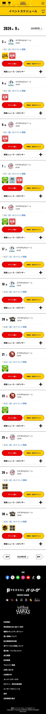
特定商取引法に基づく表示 (13, 627)
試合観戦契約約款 (10, 641)
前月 (7, 556)
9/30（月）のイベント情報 (15, 521)
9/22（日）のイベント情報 (15, 403)
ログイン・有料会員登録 (13, 684)
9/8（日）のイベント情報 (14, 215)
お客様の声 (8, 674)
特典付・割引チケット (34, 64)
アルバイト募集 (9, 665)
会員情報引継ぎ (9, 698)
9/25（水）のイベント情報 (15, 444)
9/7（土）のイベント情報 (14, 173)
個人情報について (10, 636)
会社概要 (7, 655)
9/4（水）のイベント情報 (14, 90)
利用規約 (7, 622)
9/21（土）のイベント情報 (15, 361)
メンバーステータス (11, 679)
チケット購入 (12, 64)
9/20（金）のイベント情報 (15, 326)
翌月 (38, 556)
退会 (5, 693)
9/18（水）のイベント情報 (15, 291)
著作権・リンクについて (13, 650)
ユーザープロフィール (12, 689)
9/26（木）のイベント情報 (15, 480)
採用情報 (7, 660)
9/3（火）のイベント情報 (14, 49)
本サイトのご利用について (13, 646)
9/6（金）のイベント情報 (14, 132)
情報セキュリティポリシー (13, 631)
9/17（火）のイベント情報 (15, 256)
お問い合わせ (8, 670)
